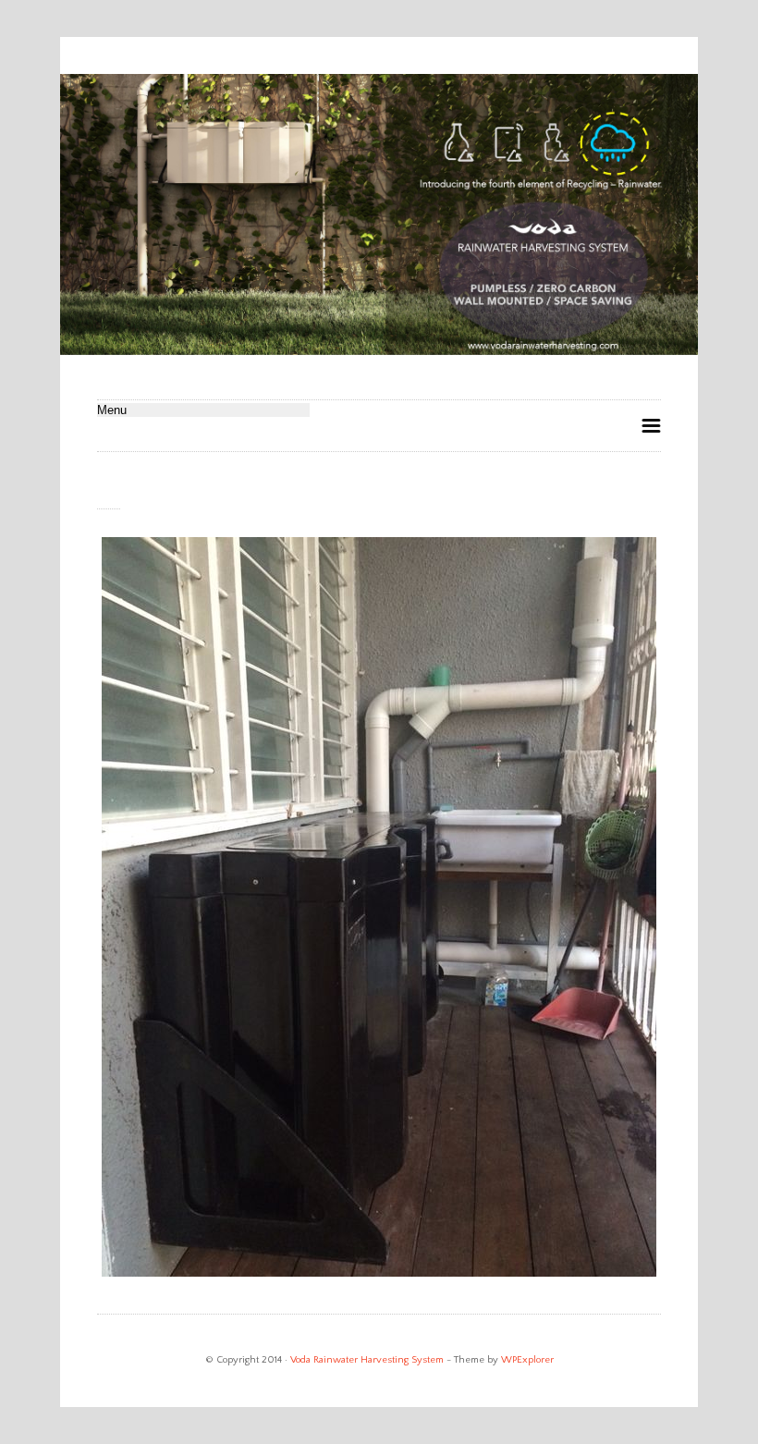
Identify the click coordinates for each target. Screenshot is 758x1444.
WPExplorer (527, 1359)
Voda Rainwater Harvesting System (367, 1359)
